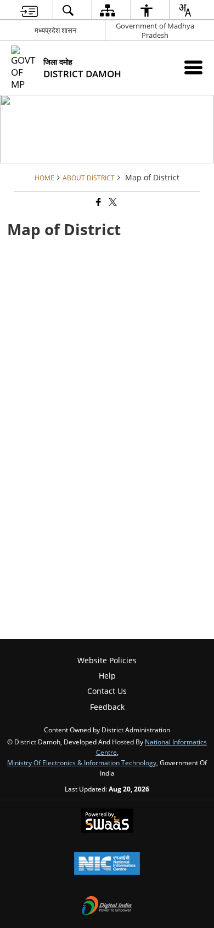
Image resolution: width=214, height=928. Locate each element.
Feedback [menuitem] (107, 707)
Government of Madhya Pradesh (155, 30)
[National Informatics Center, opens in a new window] (107, 864)
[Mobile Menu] (193, 67)
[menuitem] (29, 10)
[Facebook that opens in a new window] (98, 202)
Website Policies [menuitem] (107, 660)
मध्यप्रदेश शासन (55, 30)
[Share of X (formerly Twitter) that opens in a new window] (112, 202)
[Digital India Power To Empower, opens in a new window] (107, 906)
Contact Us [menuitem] (107, 691)
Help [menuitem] (107, 675)
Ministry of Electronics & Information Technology (81, 762)
